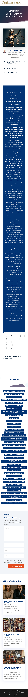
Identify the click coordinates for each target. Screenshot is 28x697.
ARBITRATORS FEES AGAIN (14, 405)
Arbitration (10, 61)
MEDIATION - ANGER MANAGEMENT (14, 445)
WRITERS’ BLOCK (20, 503)
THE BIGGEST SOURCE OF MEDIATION (14, 467)
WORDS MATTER (7, 503)
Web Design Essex (14, 694)
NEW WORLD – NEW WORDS (14, 455)
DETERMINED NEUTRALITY (14, 415)
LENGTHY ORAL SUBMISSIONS (14, 442)
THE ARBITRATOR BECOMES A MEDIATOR (14, 461)
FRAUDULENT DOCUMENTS (14, 429)
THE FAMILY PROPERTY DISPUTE (14, 479)
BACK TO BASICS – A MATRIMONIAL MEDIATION (14, 412)
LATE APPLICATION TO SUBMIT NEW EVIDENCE (14, 439)
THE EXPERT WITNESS (14, 476)
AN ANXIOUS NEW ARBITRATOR (14, 391)
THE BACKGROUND (14, 464)
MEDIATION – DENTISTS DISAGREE (14, 448)
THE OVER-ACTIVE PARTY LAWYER (14, 487)
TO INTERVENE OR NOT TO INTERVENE (14, 493)
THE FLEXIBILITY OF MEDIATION (14, 481)
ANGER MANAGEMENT (14, 397)
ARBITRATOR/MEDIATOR (14, 402)
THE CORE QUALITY (14, 470)
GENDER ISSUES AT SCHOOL (14, 432)
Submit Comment (16, 566)
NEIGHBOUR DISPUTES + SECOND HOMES (14, 451)
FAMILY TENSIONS (14, 424)
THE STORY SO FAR (14, 490)
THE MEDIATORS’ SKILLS (14, 484)
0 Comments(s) (11, 68)
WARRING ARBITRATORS (11, 63)
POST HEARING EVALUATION (14, 457)
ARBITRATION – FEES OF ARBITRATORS (14, 400)
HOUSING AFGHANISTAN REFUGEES (14, 435)
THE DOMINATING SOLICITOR (14, 473)
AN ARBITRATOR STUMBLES (14, 394)
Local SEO (20, 692)
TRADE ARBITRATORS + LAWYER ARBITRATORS (14, 496)
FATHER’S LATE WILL (14, 426)
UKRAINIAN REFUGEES (14, 500)
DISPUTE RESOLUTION (14, 421)
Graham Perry (18, 50)
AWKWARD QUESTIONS (14, 408)
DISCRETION (14, 418)
